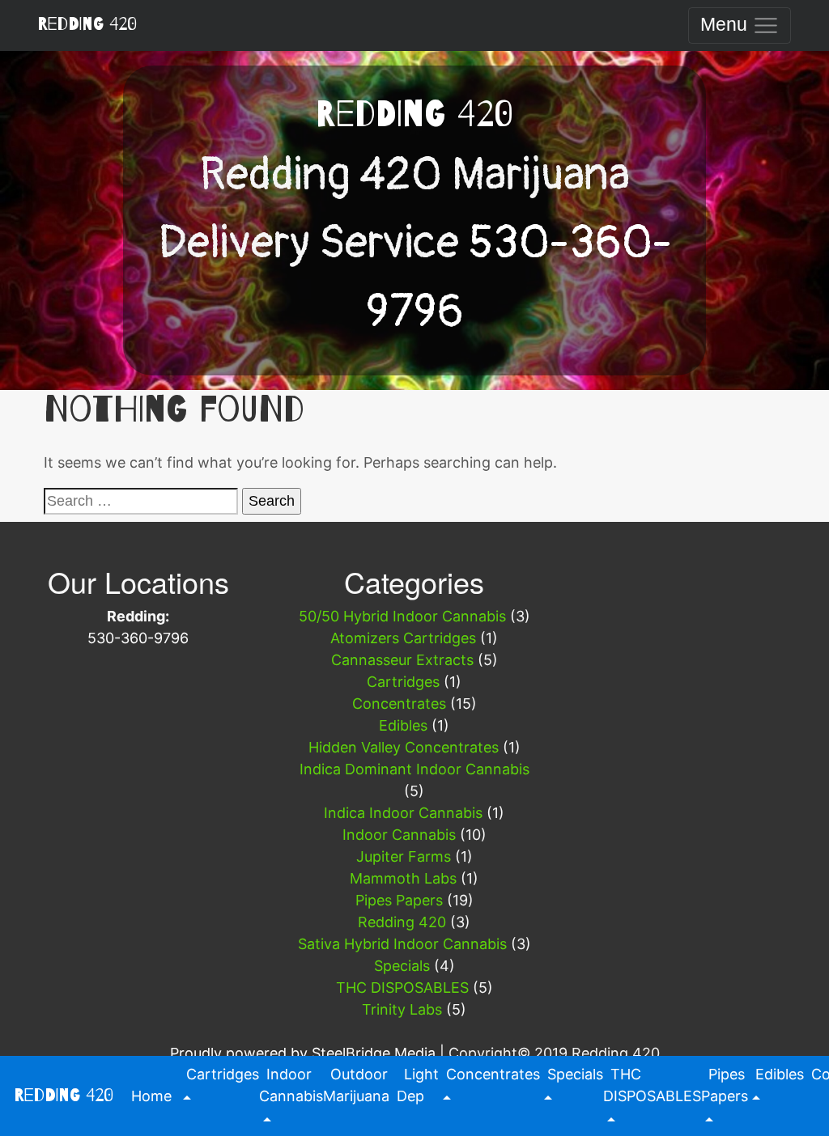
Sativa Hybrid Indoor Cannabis (402, 943)
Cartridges (403, 681)
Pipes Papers (399, 900)
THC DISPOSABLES (402, 987)
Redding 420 (87, 24)
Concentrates (399, 703)
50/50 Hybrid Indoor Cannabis (402, 616)
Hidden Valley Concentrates (403, 747)
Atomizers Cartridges (403, 637)
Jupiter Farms (403, 856)
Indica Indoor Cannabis (403, 812)
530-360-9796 (138, 637)
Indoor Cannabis (399, 834)
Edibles (403, 725)
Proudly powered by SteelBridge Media (303, 1053)
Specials (402, 965)
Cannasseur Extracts (402, 659)
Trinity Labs (402, 1009)
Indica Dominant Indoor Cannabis (414, 769)
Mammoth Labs (403, 878)
